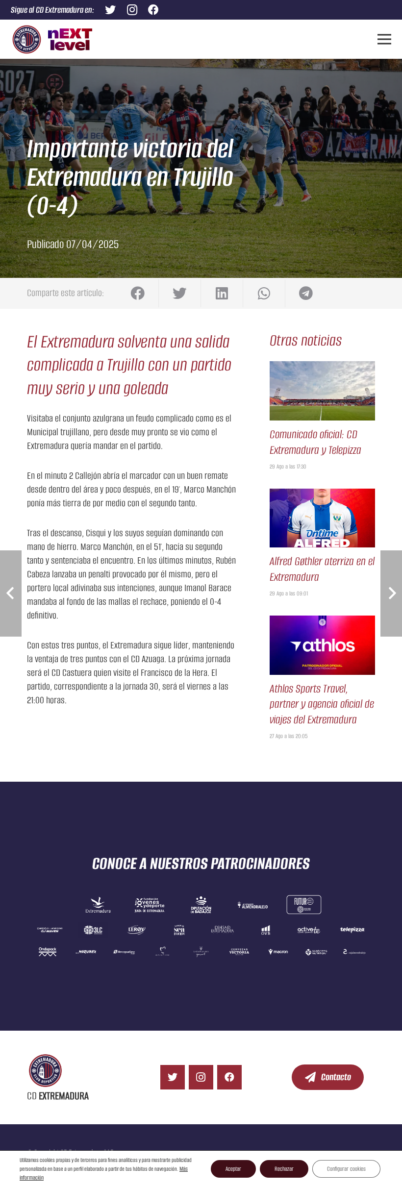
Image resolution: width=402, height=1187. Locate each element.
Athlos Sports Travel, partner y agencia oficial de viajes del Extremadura (322, 704)
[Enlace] (27, 39)
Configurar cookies (346, 1168)
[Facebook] (229, 1077)
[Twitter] (172, 1077)
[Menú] (384, 39)
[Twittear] (180, 293)
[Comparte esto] (138, 293)
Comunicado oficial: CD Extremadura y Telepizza (315, 442)
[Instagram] (201, 1077)
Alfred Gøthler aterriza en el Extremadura (322, 569)
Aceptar (233, 1168)
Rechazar (284, 1168)
